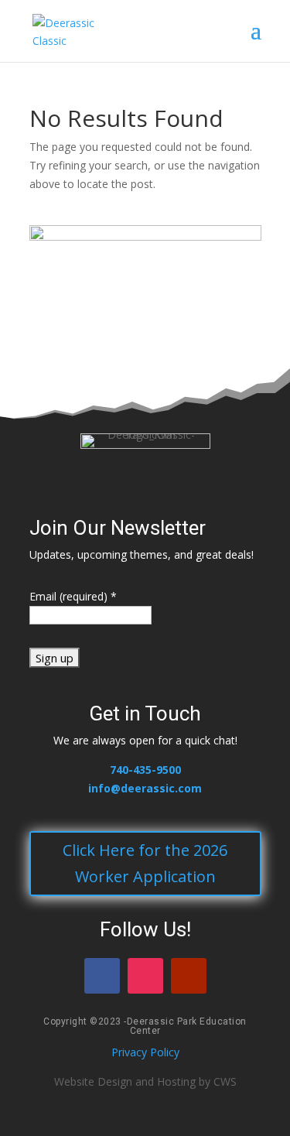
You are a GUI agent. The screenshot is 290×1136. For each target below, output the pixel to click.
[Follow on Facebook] (102, 976)
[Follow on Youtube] (188, 976)
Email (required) (73, 596)
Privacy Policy (145, 1052)
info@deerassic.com (145, 788)
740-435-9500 (145, 769)
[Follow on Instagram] (145, 976)
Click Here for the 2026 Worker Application (145, 863)
